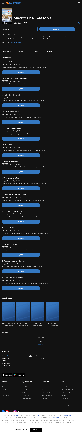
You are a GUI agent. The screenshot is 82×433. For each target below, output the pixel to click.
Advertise (64, 402)
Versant (16, 415)
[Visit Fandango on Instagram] (15, 411)
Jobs (63, 408)
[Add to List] (79, 23)
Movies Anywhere (47, 395)
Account (24, 389)
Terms (38, 415)
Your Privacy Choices (21, 430)
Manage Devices (27, 395)
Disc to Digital (46, 392)
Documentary (11, 356)
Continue (35, 430)
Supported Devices (67, 389)
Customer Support (67, 392)
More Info (50, 51)
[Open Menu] (3, 3)
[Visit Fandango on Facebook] (3, 411)
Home (3, 386)
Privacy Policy (67, 415)
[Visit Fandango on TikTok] (19, 411)
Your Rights (55, 417)
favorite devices (16, 43)
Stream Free (5, 395)
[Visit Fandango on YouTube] (7, 411)
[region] (41, 422)
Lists (43, 386)
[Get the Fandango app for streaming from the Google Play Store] (19, 375)
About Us (64, 386)
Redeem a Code (27, 399)
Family (44, 389)
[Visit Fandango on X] (11, 411)
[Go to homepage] (13, 3)
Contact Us (65, 399)
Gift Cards (45, 399)
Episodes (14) (7, 51)
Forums (64, 395)
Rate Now (41, 344)
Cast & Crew (22, 51)
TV (2, 392)
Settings (24, 392)
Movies (4, 389)
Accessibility (65, 405)
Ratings (36, 51)
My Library (25, 386)
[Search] (79, 3)
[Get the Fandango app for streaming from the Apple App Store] (7, 375)
